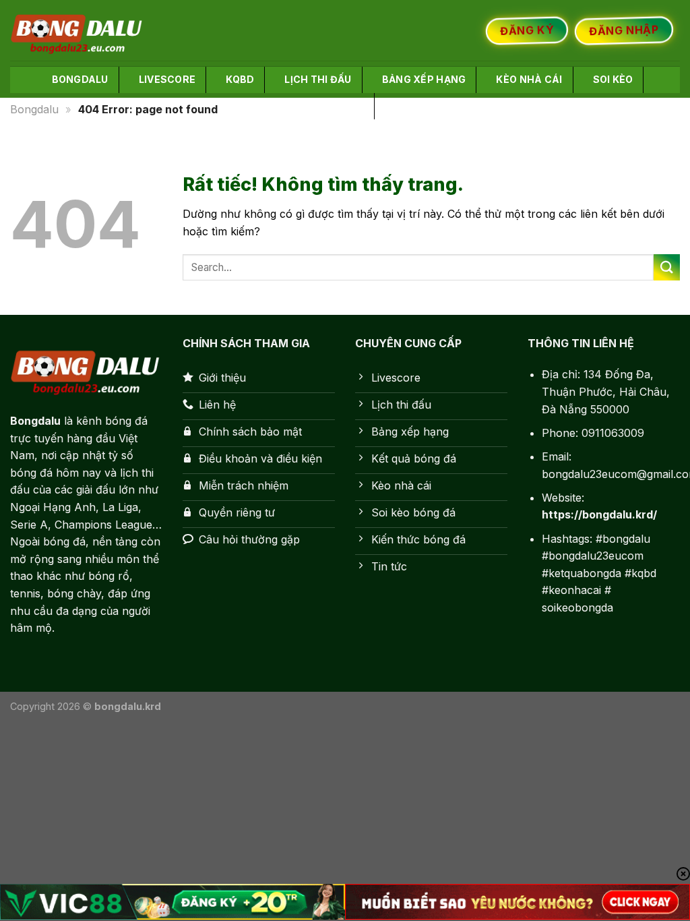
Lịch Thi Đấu (317, 79)
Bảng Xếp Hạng (424, 79)
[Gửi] (667, 267)
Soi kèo (613, 79)
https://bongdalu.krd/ (599, 514)
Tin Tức (414, 105)
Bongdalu (80, 79)
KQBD (240, 79)
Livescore (167, 79)
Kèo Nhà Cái (529, 79)
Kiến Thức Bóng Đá (311, 105)
